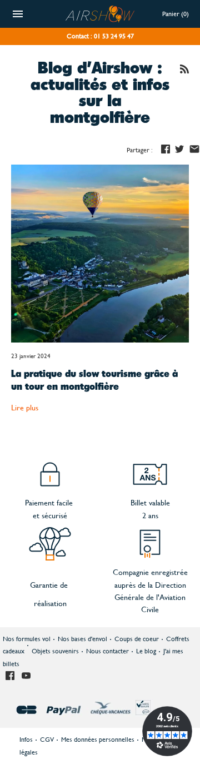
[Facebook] (10, 676)
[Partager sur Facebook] (165, 149)
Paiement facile (50, 502)
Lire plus (24, 407)
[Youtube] (26, 676)
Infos (26, 739)
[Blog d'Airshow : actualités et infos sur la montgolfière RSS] (184, 70)
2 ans (150, 515)
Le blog (146, 651)
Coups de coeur (136, 639)
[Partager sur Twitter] (179, 149)
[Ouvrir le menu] (17, 15)
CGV (47, 739)
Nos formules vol (27, 639)
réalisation (50, 603)
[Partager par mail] (194, 149)
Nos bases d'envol (82, 639)
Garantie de (49, 585)
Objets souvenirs (55, 651)
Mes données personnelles (97, 739)
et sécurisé (50, 515)
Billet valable (150, 502)
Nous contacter (107, 651)
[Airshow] (100, 7)
